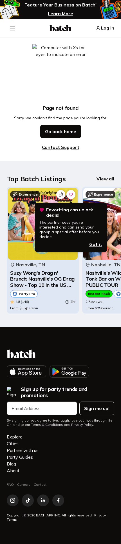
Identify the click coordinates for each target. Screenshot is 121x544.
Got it (95, 244)
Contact (40, 484)
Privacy (100, 515)
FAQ (10, 484)
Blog (11, 464)
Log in (107, 28)
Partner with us (23, 450)
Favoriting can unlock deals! (69, 212)
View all (105, 179)
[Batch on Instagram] (13, 500)
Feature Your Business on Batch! (60, 5)
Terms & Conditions (47, 425)
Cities (13, 443)
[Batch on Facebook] (58, 500)
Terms (12, 519)
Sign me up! (96, 408)
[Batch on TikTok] (28, 500)
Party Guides (20, 457)
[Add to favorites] (70, 194)
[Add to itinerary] (60, 194)
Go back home (60, 131)
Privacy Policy (82, 425)
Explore (15, 437)
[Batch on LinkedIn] (43, 500)
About (13, 470)
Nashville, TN (30, 264)
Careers (23, 484)
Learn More (60, 13)
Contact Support (60, 147)
